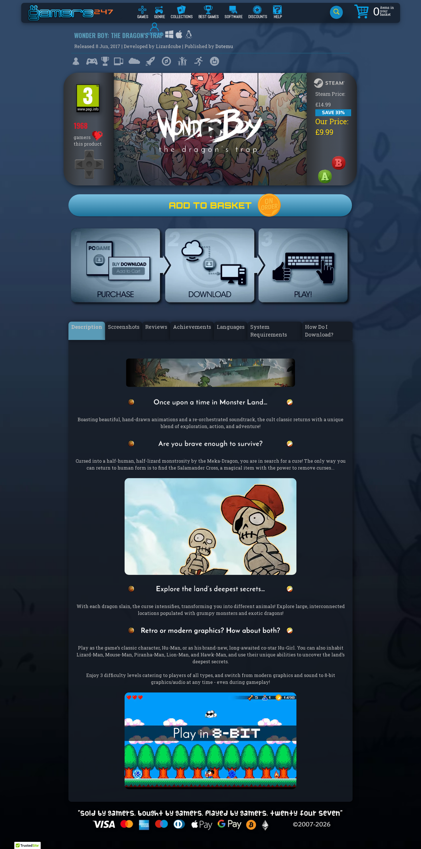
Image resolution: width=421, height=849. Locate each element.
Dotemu (224, 46)
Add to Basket (210, 205)
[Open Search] (336, 12)
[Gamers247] (77, 18)
